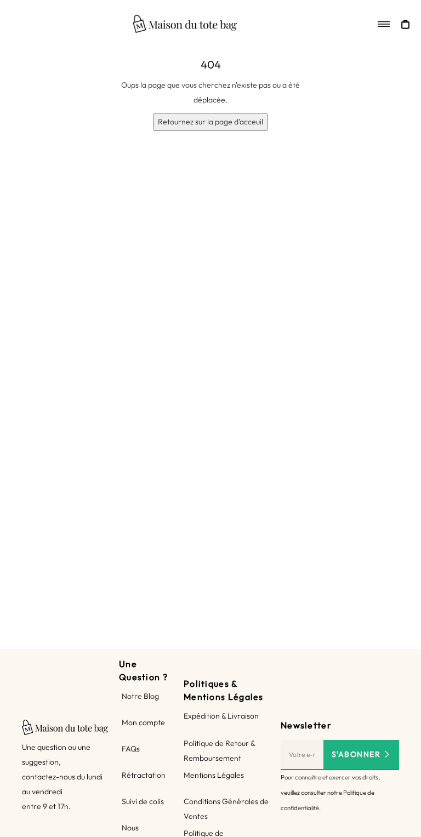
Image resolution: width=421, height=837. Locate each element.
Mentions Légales (214, 775)
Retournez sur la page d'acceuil (210, 122)
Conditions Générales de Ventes (226, 808)
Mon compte (143, 722)
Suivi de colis (143, 801)
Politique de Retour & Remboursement (219, 750)
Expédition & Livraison (221, 716)
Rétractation (144, 775)
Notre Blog (140, 696)
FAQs (131, 749)
